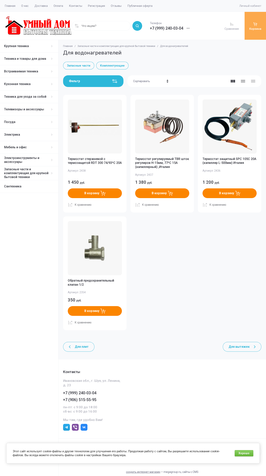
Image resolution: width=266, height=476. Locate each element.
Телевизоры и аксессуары (24, 109)
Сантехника (12, 186)
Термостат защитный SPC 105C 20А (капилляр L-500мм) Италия (229, 161)
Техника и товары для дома (25, 59)
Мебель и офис (15, 147)
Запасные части (78, 65)
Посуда (9, 122)
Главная (68, 46)
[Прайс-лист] (253, 81)
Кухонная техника (17, 84)
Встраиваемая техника (21, 71)
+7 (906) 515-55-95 (79, 399)
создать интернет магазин (143, 471)
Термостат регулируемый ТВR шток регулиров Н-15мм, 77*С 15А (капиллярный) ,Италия (162, 163)
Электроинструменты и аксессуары (21, 160)
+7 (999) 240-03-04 (166, 28)
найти (137, 26)
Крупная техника (16, 46)
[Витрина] (233, 81)
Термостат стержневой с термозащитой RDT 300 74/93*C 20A (95, 161)
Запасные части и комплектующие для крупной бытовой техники (26, 173)
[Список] (243, 81)
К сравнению (83, 204)
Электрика (12, 134)
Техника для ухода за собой (25, 96)
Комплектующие (112, 65)
